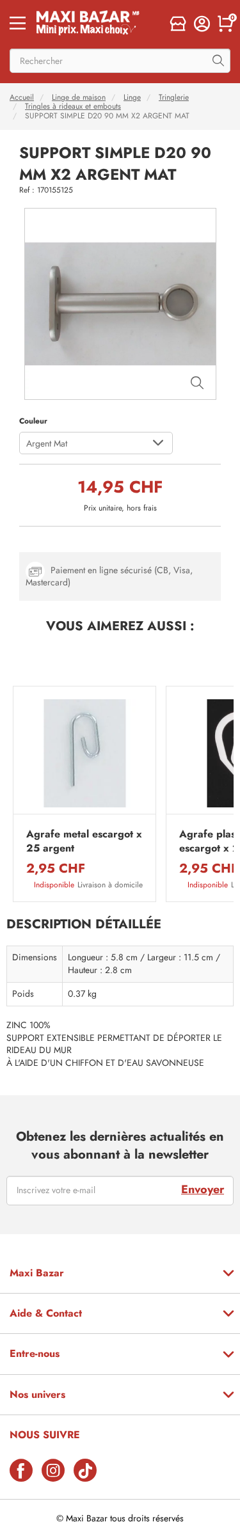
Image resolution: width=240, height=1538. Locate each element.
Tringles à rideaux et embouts (73, 106)
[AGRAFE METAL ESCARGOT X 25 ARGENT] (84, 753)
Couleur (33, 420)
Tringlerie (174, 97)
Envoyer (202, 1189)
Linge (132, 97)
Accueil (22, 97)
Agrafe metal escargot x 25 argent (84, 841)
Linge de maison (79, 97)
